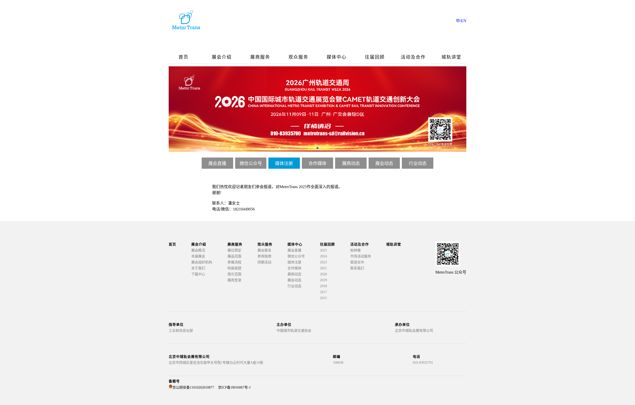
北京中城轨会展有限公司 (414, 330)
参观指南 (264, 256)
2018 (323, 286)
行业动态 (418, 163)
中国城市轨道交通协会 (294, 330)
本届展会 (198, 256)
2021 (323, 268)
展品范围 (234, 256)
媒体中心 (337, 57)
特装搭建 (234, 268)
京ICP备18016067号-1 (234, 387)
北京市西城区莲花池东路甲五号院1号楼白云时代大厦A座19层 (216, 362)
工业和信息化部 (181, 330)
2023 (323, 262)
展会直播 (217, 163)
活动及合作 (413, 57)
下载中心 (198, 274)
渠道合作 (357, 262)
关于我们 (198, 268)
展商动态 (351, 163)
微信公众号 (251, 163)
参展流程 (234, 262)
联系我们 (357, 268)
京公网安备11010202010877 (193, 387)
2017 (323, 292)
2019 (323, 280)
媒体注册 (284, 163)
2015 (323, 298)
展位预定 (234, 250)
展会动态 (384, 163)
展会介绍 (222, 57)
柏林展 (355, 250)
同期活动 (264, 262)
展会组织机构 (201, 262)
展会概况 (198, 250)
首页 (184, 57)
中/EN (461, 21)
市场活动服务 (360, 256)
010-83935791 (423, 362)
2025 (323, 250)
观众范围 (234, 274)
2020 (323, 274)
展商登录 (234, 280)
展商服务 (260, 57)
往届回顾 (375, 57)
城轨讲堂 (451, 57)
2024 (323, 256)
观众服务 (298, 57)
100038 (338, 362)
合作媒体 (317, 163)
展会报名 (264, 250)
